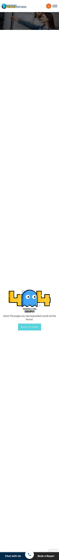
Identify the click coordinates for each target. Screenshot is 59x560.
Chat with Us (13, 556)
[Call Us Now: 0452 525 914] (48, 6)
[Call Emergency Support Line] (29, 554)
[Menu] (54, 6)
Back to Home (29, 327)
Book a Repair (46, 556)
